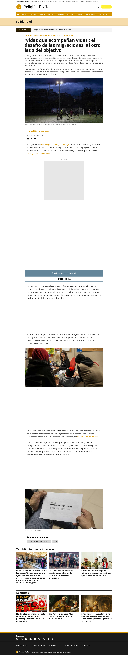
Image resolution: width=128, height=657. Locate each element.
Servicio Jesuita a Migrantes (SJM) (55, 144)
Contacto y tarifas (39, 645)
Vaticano (51, 14)
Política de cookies (71, 645)
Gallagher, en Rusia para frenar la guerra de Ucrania (62, 1)
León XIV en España (29, 14)
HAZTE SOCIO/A (64, 279)
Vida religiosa (90, 14)
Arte (55, 541)
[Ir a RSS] (52, 639)
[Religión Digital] (33, 6)
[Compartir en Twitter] (31, 138)
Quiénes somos (21, 645)
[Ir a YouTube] (35, 639)
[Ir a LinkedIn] (30, 639)
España (42, 14)
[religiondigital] (22, 651)
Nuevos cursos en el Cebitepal (89, 1)
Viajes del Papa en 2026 (37, 1)
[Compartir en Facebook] (28, 138)
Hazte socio (85, 645)
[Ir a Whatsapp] (44, 639)
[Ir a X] (22, 639)
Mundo (70, 14)
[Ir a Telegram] (48, 639)
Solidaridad (103, 14)
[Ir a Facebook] (17, 639)
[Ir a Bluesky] (39, 639)
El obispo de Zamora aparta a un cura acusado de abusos (51, 30)
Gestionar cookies (65, 652)
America (61, 14)
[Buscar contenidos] (97, 7)
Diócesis (79, 14)
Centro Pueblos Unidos (87, 436)
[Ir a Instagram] (26, 639)
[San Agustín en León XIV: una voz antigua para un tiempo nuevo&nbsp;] (64, 603)
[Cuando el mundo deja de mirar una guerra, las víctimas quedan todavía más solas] (96, 560)
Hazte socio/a (106, 7)
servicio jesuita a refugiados (39, 541)
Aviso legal (52, 645)
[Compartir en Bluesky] (35, 138)
